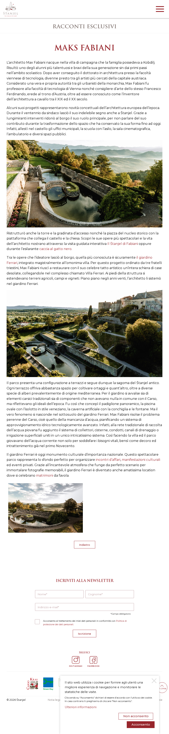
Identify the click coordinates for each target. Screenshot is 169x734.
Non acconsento (136, 716)
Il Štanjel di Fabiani (122, 244)
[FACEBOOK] (93, 660)
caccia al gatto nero (55, 249)
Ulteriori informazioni (80, 707)
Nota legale (55, 699)
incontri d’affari (108, 460)
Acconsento (140, 724)
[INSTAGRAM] (76, 660)
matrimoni (44, 475)
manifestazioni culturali (141, 460)
